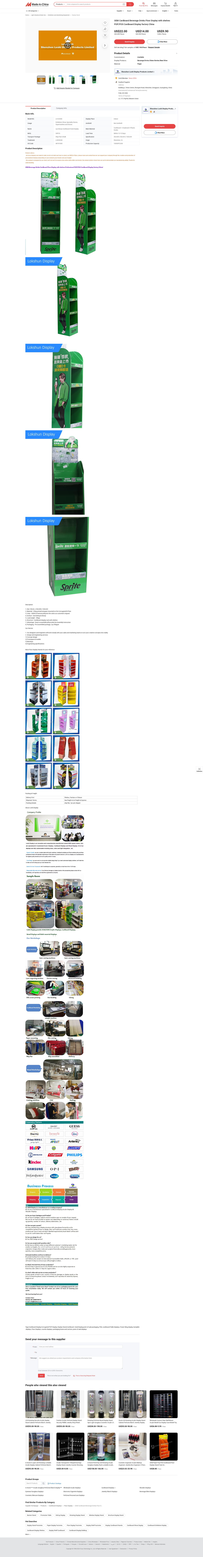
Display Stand (76, 15)
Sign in (175, 6)
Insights (155, 1542)
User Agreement (113, 1549)
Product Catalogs (55, 1483)
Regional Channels (126, 1542)
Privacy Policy (133, 1549)
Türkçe (143, 1544)
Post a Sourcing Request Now (84, 1376)
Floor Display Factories (74, 1525)
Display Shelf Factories (93, 1525)
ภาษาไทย (136, 1544)
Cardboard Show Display (135, 1525)
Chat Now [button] (163, 42)
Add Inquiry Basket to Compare (68, 88)
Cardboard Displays (108, 1488)
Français (73, 1544)
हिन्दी (130, 1544)
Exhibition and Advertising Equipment (59, 15)
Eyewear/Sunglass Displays (34, 1491)
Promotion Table (45, 1515)
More (27, 1534)
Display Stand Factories (35, 1525)
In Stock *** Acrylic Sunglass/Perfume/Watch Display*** (43, 1488)
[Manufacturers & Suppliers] (36, 4)
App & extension (152, 11)
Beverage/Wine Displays (147, 1491)
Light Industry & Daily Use (38, 15)
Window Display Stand (96, 1515)
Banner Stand (31, 1515)
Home (27, 15)
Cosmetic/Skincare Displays (34, 1495)
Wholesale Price (104, 1542)
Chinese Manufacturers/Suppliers (76, 1542)
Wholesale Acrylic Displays (72, 1488)
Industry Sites (115, 1542)
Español (58, 1544)
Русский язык (83, 1544)
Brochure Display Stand (115, 1515)
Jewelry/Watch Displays (109, 1491)
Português (66, 1544)
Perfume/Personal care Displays (73, 1495)
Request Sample (154, 47)
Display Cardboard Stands (114, 1525)
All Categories (32, 11)
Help (139, 11)
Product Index (138, 1542)
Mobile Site (147, 1542)
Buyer (129, 11)
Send (41, 1376)
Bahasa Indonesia (160, 1544)
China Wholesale (93, 1542)
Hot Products (49, 1542)
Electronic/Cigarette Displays (72, 1491)
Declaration (123, 1549)
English (52, 1544)
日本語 (125, 1544)
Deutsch (97, 1544)
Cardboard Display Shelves (36, 1530)
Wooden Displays (145, 1488)
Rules (176, 11)
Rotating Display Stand (77, 1515)
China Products (60, 1542)
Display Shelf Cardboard (57, 1530)
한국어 (119, 1544)
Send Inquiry (129, 42)
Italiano (91, 1544)
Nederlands (105, 1544)
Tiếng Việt (150, 1544)
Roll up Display (60, 1515)
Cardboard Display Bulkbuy (78, 1530)
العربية (113, 1544)
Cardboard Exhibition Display (157, 1525)
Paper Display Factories (54, 1525)
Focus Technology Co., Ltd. (87, 1549)
